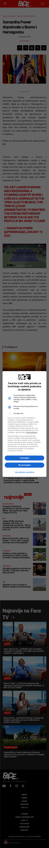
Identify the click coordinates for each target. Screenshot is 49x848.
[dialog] (24, 424)
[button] (24, 413)
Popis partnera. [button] (31, 432)
